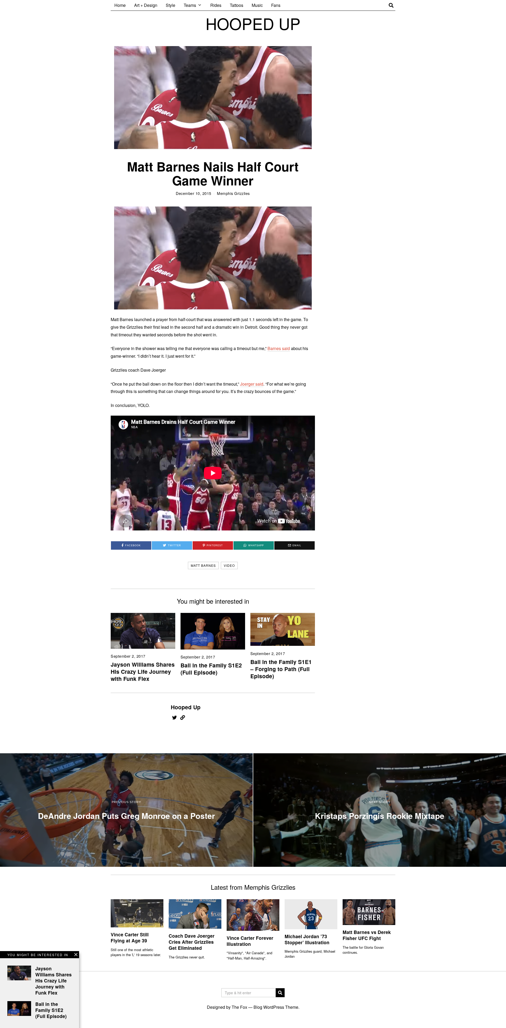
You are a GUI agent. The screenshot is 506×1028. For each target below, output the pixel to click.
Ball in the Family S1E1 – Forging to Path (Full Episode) (281, 669)
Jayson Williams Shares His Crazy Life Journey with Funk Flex (143, 671)
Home (120, 5)
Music (257, 5)
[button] (280, 992)
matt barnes (203, 565)
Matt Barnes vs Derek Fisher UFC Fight (367, 935)
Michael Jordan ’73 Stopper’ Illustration (307, 939)
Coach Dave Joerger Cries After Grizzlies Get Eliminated (192, 941)
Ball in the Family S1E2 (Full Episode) (211, 668)
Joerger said (251, 384)
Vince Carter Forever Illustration (250, 940)
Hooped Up (186, 707)
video (229, 565)
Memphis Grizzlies (233, 193)
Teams (190, 5)
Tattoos (236, 5)
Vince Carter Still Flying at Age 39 (130, 937)
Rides (215, 5)
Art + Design (145, 5)
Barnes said (278, 348)
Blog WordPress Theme (276, 1007)
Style (170, 5)
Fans (275, 5)
